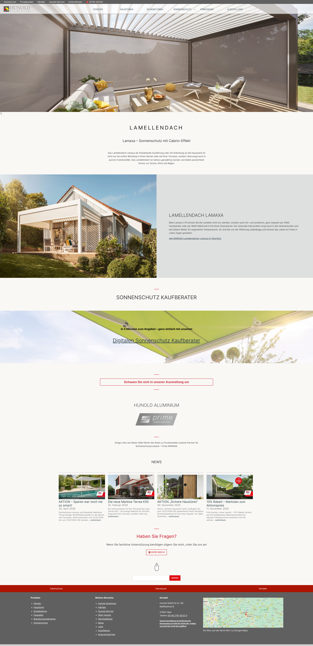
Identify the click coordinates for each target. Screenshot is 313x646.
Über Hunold (104, 615)
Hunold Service (57, 2)
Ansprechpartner (106, 634)
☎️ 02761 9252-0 (156, 552)
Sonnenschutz (182, 9)
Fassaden (38, 615)
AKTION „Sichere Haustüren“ (177, 502)
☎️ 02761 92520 (94, 2)
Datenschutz (56, 588)
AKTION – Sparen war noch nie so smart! (80, 503)
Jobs (100, 626)
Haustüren (126, 9)
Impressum (161, 588)
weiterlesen (95, 520)
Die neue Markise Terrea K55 (128, 502)
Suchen (175, 578)
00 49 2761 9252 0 (177, 615)
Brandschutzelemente (45, 619)
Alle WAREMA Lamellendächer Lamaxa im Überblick (195, 238)
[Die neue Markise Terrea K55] (131, 487)
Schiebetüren (155, 9)
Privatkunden (26, 2)
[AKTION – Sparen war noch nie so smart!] (82, 487)
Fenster (98, 9)
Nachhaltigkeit (105, 619)
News (101, 623)
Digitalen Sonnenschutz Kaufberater (156, 340)
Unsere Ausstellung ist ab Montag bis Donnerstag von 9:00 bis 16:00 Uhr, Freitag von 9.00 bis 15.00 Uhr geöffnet (178, 623)
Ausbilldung (104, 630)
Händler (41, 2)
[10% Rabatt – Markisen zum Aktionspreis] (230, 487)
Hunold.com (10, 2)
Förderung (206, 9)
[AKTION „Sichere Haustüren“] (180, 487)
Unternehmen (75, 2)
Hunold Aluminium (107, 603)
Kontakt (263, 588)
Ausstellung (235, 9)
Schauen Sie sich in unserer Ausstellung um (156, 382)
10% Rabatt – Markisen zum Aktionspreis (226, 503)
